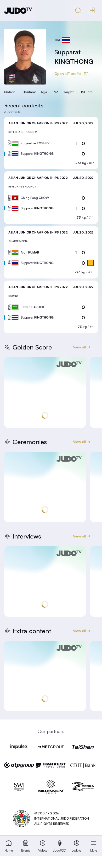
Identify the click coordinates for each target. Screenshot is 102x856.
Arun (30, 252)
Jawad (32, 307)
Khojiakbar (35, 143)
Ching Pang (35, 198)
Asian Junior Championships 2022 (38, 123)
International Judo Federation (61, 818)
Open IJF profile (67, 73)
